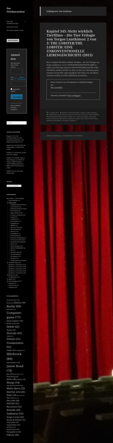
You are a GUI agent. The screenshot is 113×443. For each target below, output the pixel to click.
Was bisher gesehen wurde (15, 30)
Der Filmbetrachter (16, 10)
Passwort (12, 78)
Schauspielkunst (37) (15, 281)
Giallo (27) (14, 217)
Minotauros (71, 118)
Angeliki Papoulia (54, 115)
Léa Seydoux (84, 116)
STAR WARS (13, 422)
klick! (11, 379)
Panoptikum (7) (15, 234)
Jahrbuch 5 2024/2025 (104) (17, 273)
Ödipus (78, 118)
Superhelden (13, 425)
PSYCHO (13, 403)
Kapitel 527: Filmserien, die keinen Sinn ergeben (16, 153)
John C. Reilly (68, 116)
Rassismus (14, 406)
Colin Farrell (84, 115)
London (20, 379)
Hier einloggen (74, 95)
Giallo (11, 350)
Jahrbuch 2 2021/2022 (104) (17, 267)
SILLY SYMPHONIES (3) (18, 248)
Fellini (10, 336)
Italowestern (13, 362)
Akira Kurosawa (13, 300)
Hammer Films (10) (15, 263)
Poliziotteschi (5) (16, 236)
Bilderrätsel (11, 309)
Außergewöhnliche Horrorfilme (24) (22, 205)
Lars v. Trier (76, 116)
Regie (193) (12, 279)
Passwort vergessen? (14, 108)
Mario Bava (16, 388)
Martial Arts (16, 391)
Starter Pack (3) (13, 285)
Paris (10, 398)
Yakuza (13, 434)
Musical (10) (14, 231)
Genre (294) (12, 202)
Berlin (14, 306)
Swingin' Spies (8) (16, 252)
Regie (77, 113)
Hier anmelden (57, 87)
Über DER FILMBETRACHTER (12, 22)
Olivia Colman (85, 118)
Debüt (13, 326)
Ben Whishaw (64, 115)
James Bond (50, 116)
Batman (19, 302)
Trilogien (82, 113)
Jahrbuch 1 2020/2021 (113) (17, 265)
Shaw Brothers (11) (17, 246)
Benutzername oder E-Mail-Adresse (15, 65)
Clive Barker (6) (15, 211)
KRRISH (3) (14, 225)
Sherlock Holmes (16, 420)
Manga (13, 382)
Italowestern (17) (16, 221)
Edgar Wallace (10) (16, 213)
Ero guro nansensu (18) (18, 215)
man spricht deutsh (15, 385)
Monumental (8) (16, 229)
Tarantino (11, 427)
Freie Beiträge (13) (14, 200)
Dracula (14, 333)
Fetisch (13, 339)
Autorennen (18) (16, 207)
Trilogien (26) (13, 287)
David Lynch (13, 323)
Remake (13, 410)
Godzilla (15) (15, 219)
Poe (16, 398)
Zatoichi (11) (15, 258)
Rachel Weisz (94, 118)
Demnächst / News (12, 27)
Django (11, 330)
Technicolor (13, 429)
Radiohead (50, 120)
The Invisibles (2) (16, 254)
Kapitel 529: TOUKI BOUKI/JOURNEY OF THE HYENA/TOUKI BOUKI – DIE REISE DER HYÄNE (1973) (15, 139)
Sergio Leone (15, 417)
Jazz (10, 374)
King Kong (12, 376)
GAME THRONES (94, 115)
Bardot (10, 303)
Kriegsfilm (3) (15, 223)
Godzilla (20, 350)
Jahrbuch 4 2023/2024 (68, 113)
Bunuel (71, 115)
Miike (11, 395)
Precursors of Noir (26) (18, 240)
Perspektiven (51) (14, 277)
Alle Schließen (19, 198)
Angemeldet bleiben (15, 90)
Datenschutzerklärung (54, 136)
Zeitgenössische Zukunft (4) (19, 260)
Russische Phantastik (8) (18, 242)
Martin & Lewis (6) (16, 227)
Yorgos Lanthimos (91, 113)
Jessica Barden (59, 116)
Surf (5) (13, 250)
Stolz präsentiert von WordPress (72, 136)
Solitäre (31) (12, 283)
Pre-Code (13, 400)
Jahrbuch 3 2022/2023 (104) (17, 269)
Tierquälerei (14, 432)
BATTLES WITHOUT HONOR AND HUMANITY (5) (26, 209)
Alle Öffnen (10, 198)
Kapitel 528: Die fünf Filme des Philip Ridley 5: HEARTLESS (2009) (16, 147)
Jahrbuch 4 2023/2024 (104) (17, 271)
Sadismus (15, 413)
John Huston (18, 374)
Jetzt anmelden (15, 105)
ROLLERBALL (57, 120)
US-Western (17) (16, 256)
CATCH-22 (77, 115)
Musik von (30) (13, 275)
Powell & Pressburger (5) (18, 238)
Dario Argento (15, 321)
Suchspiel (65, 120)
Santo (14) (14, 244)
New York (20, 395)
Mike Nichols (63, 118)
